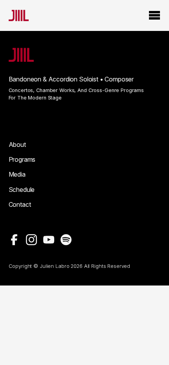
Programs (22, 159)
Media (17, 174)
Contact (20, 204)
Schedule (22, 189)
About (17, 144)
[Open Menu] (154, 16)
